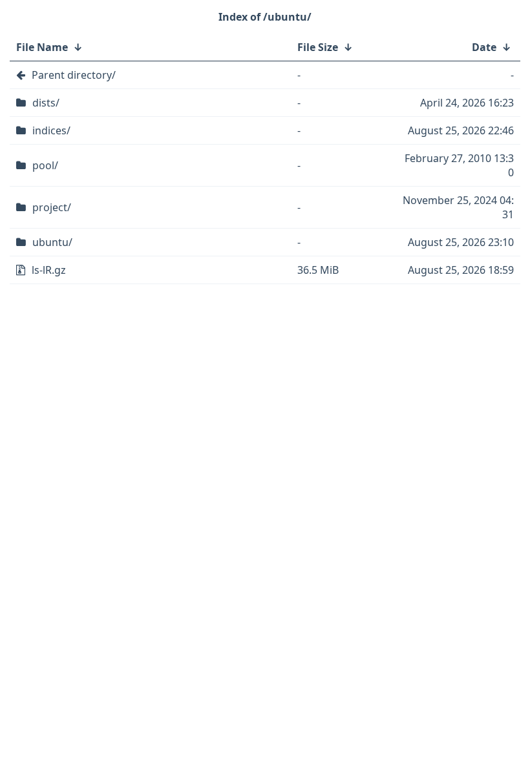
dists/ (45, 103)
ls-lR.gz (49, 270)
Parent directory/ (74, 75)
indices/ (51, 130)
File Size (317, 47)
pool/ (45, 165)
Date (484, 47)
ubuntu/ (52, 242)
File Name (42, 47)
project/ (51, 207)
